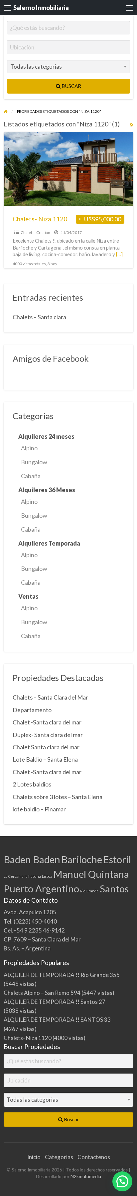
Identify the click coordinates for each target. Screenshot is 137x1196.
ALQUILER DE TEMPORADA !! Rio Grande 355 (62, 974)
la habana (33, 876)
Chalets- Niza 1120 (40, 219)
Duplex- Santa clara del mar (48, 734)
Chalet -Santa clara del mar (47, 722)
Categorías (59, 1157)
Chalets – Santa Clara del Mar (50, 697)
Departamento (32, 709)
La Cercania (14, 876)
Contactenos (93, 1157)
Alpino (29, 448)
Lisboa (47, 876)
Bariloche (81, 859)
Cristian (43, 232)
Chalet (26, 232)
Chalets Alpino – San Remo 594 (42, 992)
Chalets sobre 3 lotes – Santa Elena (57, 796)
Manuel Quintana (91, 874)
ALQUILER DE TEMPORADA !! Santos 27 (54, 1001)
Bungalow (34, 462)
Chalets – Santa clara (39, 317)
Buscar (71, 86)
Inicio (34, 1157)
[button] (122, 1181)
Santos (114, 888)
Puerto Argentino (41, 888)
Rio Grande (89, 891)
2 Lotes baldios (32, 784)
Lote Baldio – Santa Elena (45, 759)
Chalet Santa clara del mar (46, 747)
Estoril (117, 859)
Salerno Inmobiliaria (41, 7)
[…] (119, 254)
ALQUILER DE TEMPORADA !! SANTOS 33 (57, 1019)
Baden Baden (32, 859)
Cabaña (31, 476)
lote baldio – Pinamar (39, 809)
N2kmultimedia (85, 1176)
